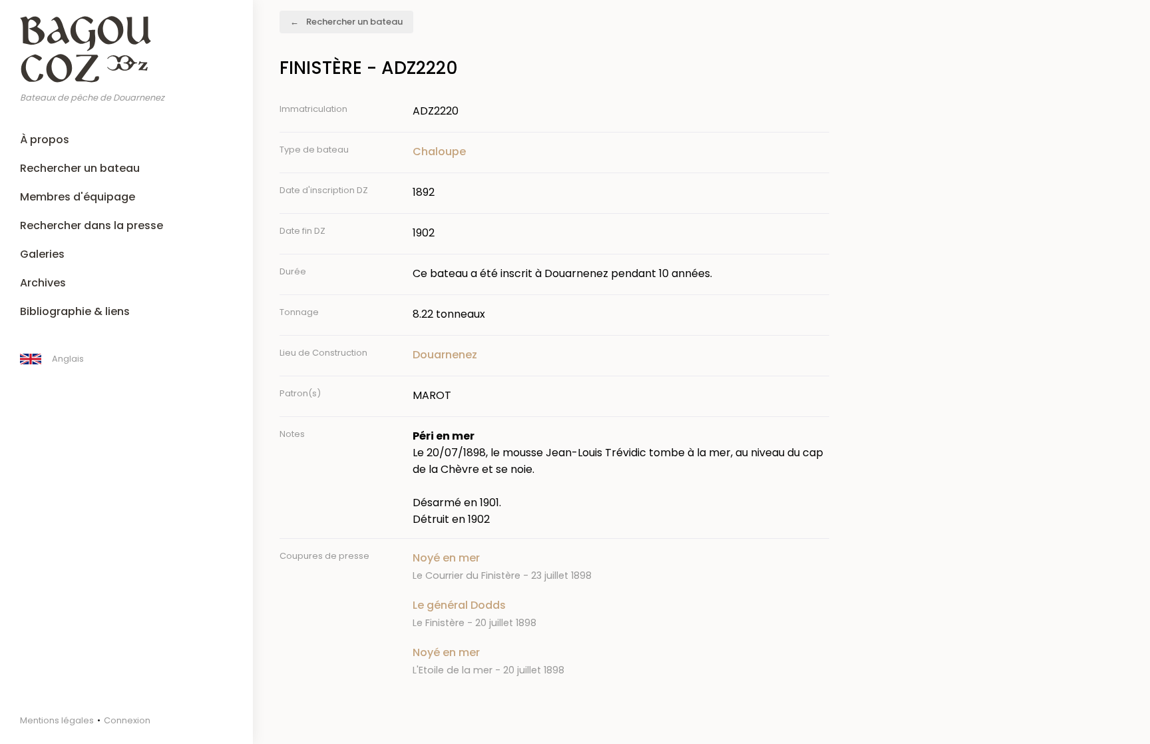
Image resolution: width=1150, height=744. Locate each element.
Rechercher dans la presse (91, 225)
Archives (43, 282)
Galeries (42, 254)
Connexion (127, 720)
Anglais (68, 358)
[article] (621, 566)
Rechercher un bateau (80, 168)
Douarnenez (445, 354)
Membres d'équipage (77, 196)
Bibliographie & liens (75, 311)
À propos (44, 139)
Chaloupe (439, 151)
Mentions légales (57, 720)
